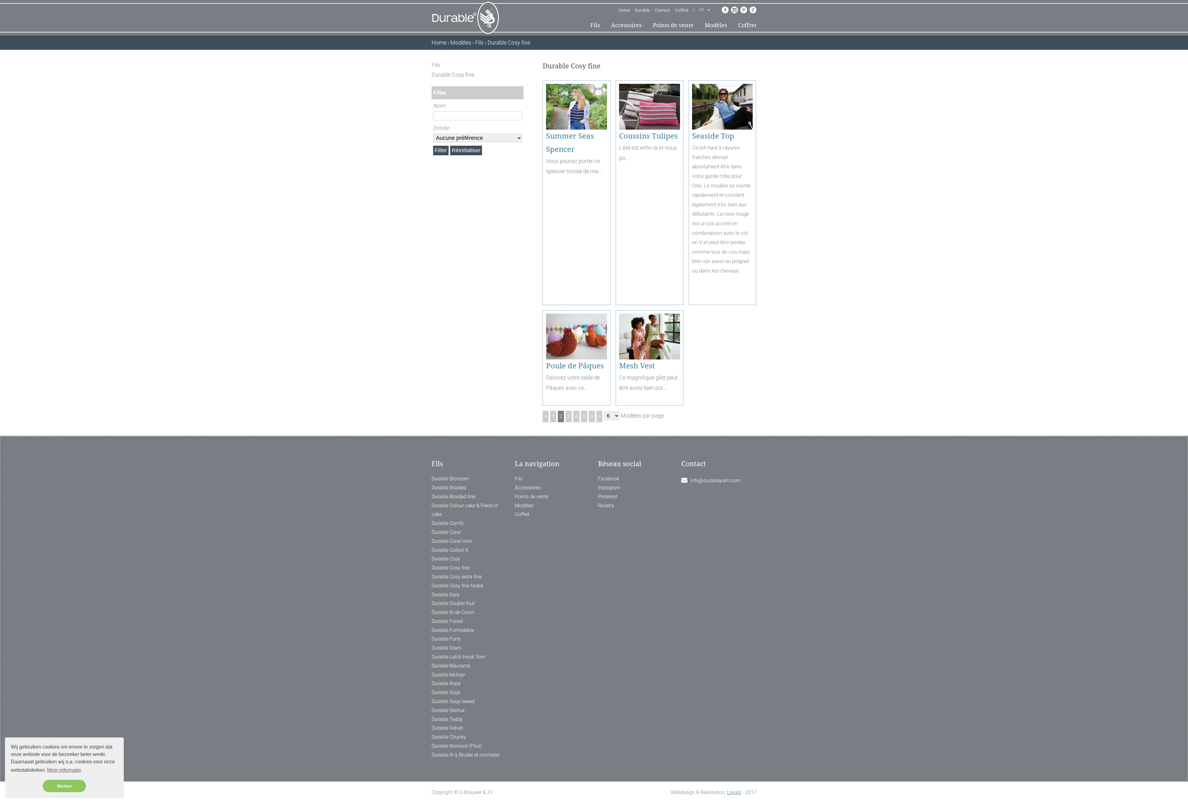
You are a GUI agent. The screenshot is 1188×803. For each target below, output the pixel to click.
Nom (439, 105)
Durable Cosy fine (451, 568)
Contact (662, 10)
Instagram (609, 488)
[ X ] (519, 65)
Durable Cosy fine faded (457, 586)
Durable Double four (453, 603)
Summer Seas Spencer (570, 143)
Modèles (716, 25)
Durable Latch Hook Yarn (458, 657)
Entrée (441, 128)
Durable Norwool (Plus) (457, 746)
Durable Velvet (447, 728)
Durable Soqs (446, 692)
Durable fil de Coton (453, 612)
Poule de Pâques (575, 366)
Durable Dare (445, 595)
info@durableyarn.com (715, 480)
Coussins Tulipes (648, 136)
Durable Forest (447, 621)
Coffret (682, 10)
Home (624, 10)
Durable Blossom (450, 479)
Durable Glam (446, 648)
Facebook (608, 479)
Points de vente (673, 25)
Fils (595, 25)
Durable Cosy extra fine (457, 577)
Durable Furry (446, 639)
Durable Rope (446, 683)
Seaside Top (713, 136)
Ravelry (606, 506)
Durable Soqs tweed (453, 701)
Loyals (734, 792)
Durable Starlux (448, 710)
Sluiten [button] (64, 786)
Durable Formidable (453, 630)
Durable (642, 10)
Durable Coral (446, 532)
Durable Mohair (448, 675)
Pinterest (607, 497)
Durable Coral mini (452, 541)
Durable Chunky (449, 737)
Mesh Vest (637, 366)
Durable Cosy (446, 559)
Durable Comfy (448, 523)
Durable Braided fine (454, 497)
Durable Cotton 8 (450, 550)
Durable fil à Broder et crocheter (466, 755)
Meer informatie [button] (64, 770)
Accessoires (626, 25)
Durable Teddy (447, 719)
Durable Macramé (451, 666)
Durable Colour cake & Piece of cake (465, 510)
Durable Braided (449, 488)
